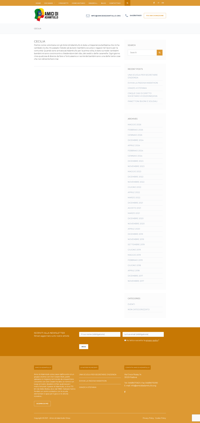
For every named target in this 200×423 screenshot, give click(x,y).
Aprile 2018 (134, 270)
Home (38, 3)
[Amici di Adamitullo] (46, 14)
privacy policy (152, 340)
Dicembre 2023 (135, 161)
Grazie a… (93, 3)
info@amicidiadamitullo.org (106, 16)
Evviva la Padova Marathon (143, 83)
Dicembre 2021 (135, 203)
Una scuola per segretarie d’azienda (97, 375)
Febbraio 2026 (135, 130)
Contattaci (114, 3)
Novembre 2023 (136, 166)
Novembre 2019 (136, 239)
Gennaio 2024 (135, 156)
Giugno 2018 (134, 265)
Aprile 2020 (134, 229)
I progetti (63, 3)
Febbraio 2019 (135, 260)
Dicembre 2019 (135, 234)
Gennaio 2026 (135, 135)
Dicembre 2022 (135, 177)
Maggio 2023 (134, 171)
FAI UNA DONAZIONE (155, 15)
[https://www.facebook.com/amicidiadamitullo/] (124, 392)
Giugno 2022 (134, 187)
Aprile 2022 (134, 192)
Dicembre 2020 (136, 218)
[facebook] (154, 3)
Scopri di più (42, 403)
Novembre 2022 (136, 182)
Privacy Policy (148, 418)
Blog (103, 3)
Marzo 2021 (134, 213)
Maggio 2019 (134, 255)
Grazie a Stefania (137, 88)
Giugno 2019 (134, 250)
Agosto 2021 (134, 208)
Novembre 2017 (136, 281)
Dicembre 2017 (135, 276)
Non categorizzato (139, 309)
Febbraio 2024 (135, 151)
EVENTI (131, 304)
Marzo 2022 (134, 197)
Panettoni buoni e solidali (142, 101)
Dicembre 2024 (135, 140)
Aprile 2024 (134, 145)
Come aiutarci (78, 3)
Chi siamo (48, 3)
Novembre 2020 (136, 224)
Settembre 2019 (136, 244)
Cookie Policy (160, 418)
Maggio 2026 (134, 125)
